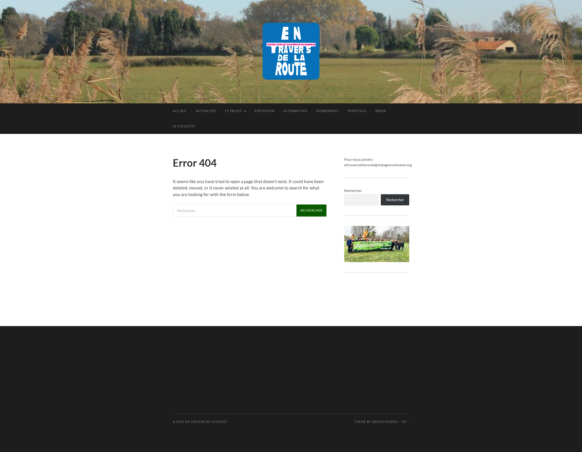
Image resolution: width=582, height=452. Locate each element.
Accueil (180, 111)
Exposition (264, 111)
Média (380, 111)
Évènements (327, 111)
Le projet (233, 111)
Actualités (206, 111)
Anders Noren (385, 422)
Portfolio (357, 111)
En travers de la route (206, 422)
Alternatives (295, 111)
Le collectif (184, 126)
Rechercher (353, 190)
